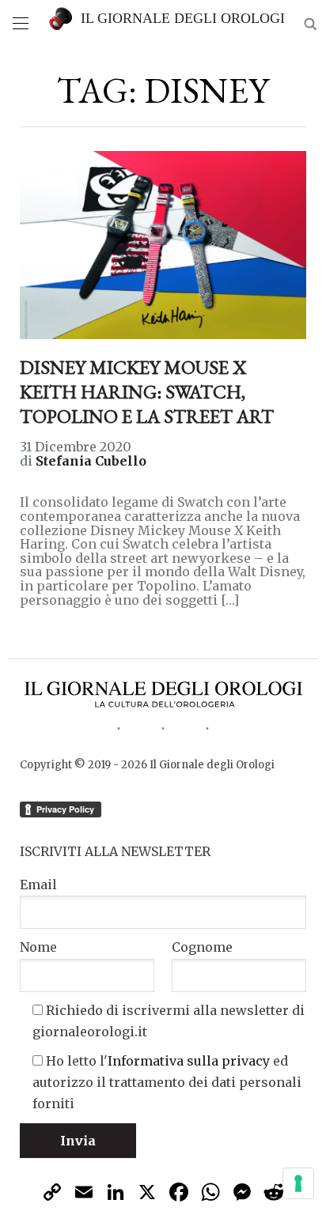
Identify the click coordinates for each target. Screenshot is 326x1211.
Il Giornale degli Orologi (183, 18)
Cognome (202, 947)
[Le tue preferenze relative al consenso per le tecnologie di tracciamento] (298, 1183)
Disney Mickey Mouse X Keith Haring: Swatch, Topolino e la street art (147, 391)
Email (38, 884)
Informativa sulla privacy (189, 1061)
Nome (38, 947)
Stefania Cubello (91, 461)
